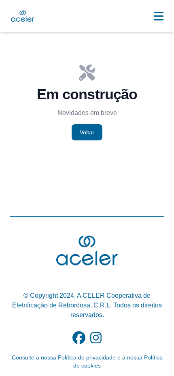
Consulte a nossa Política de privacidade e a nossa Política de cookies (87, 361)
